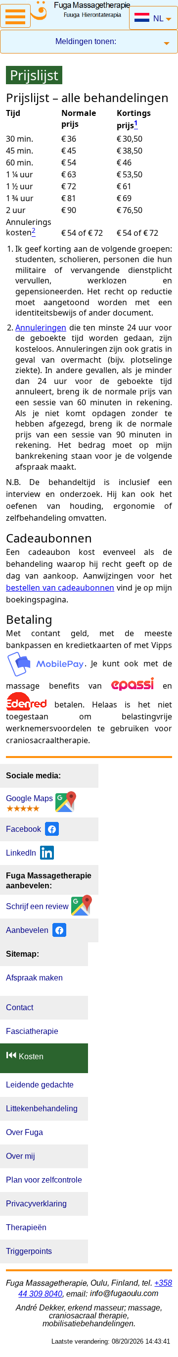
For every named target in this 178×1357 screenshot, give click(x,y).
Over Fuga (24, 1132)
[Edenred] (26, 704)
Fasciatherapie (32, 1031)
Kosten (25, 1055)
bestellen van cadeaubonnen (60, 587)
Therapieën (26, 1227)
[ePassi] (132, 685)
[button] (15, 16)
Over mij (20, 1156)
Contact (19, 1007)
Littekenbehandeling (42, 1108)
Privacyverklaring (36, 1203)
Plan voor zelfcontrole (44, 1180)
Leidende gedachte (40, 1085)
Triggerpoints (29, 1251)
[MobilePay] (45, 663)
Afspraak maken (34, 978)
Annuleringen (40, 327)
